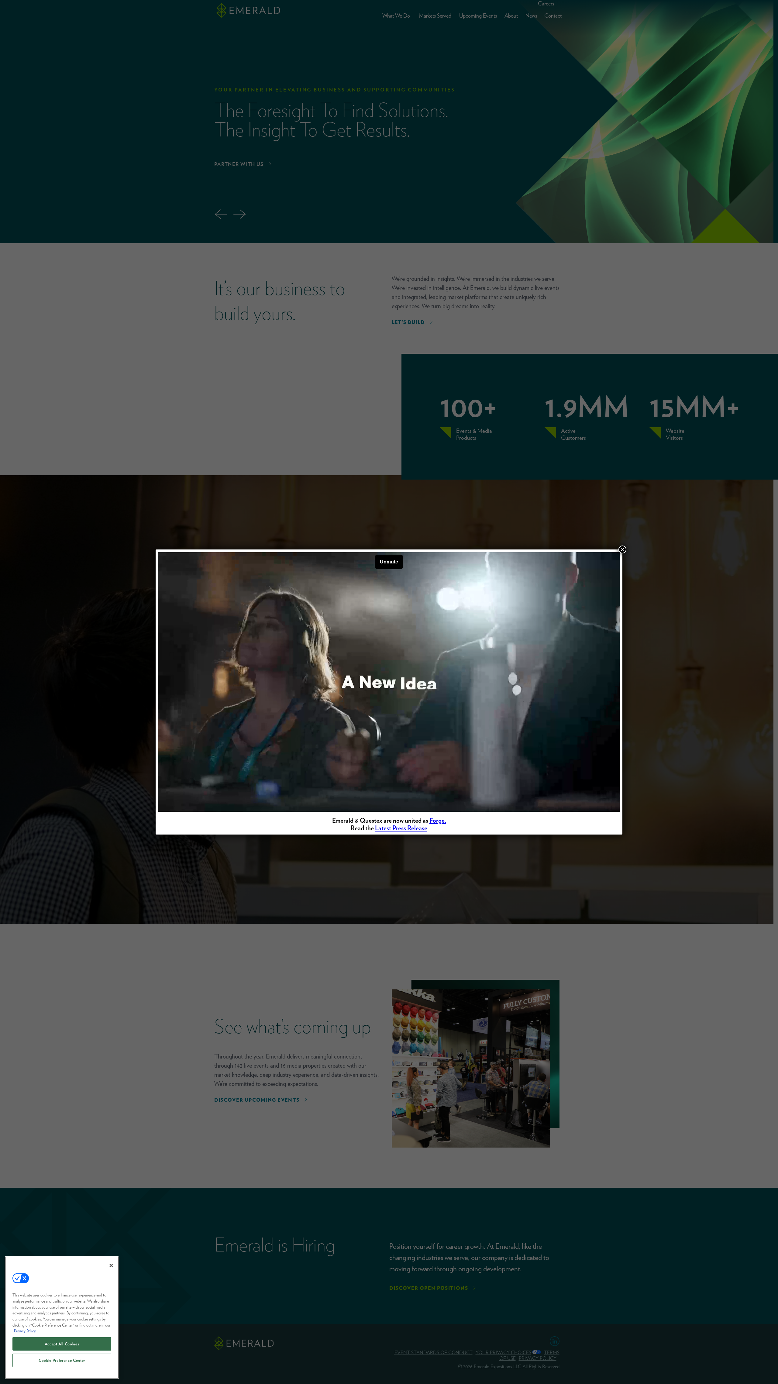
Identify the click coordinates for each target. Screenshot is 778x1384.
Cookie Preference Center (62, 1360)
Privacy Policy (25, 1330)
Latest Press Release (401, 828)
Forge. (437, 820)
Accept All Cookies (62, 1343)
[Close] (111, 1265)
